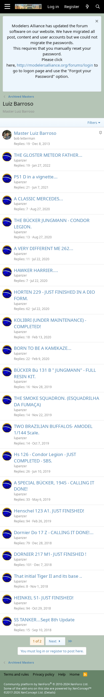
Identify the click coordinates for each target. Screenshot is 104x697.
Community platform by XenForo (46, 684)
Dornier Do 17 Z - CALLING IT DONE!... (54, 532)
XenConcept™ (82, 688)
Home (74, 674)
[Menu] (7, 6)
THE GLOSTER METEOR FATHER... (48, 155)
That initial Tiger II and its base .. (48, 576)
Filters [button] (92, 122)
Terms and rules (16, 674)
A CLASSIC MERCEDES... (38, 199)
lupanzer (20, 160)
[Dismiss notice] (96, 22)
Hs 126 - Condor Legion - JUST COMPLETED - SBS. (45, 457)
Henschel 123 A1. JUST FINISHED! (49, 511)
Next (53, 641)
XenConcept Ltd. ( (33, 692)
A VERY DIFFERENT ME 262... (43, 248)
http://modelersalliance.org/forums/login (55, 65)
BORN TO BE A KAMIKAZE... (42, 348)
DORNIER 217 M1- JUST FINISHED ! (50, 554)
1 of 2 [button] (37, 641)
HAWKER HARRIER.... (36, 270)
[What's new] (87, 7)
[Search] (98, 7)
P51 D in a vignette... (36, 177)
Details (49, 692)
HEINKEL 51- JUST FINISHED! (44, 598)
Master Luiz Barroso (35, 133)
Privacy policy (43, 674)
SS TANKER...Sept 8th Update (44, 619)
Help (62, 674)
